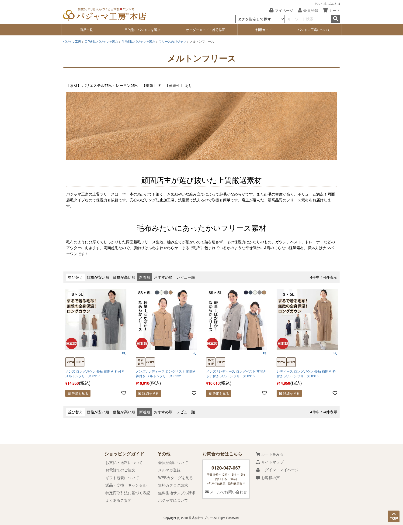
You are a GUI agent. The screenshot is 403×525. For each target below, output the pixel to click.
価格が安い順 (98, 277)
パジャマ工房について (314, 29)
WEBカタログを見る (175, 477)
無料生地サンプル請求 (176, 492)
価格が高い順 (124, 277)
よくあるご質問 (118, 500)
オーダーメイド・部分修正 (205, 29)
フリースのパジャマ (172, 41)
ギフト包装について (122, 477)
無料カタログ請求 (173, 485)
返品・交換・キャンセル (125, 485)
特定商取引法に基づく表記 (127, 492)
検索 (335, 19)
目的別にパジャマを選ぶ (142, 29)
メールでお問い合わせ (228, 491)
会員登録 (310, 10)
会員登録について (173, 462)
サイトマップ (272, 462)
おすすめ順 (163, 277)
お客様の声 (270, 477)
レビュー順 (185, 277)
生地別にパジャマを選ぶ (138, 41)
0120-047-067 (226, 467)
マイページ (284, 10)
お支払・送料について (124, 462)
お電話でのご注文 (120, 470)
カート (334, 10)
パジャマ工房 (72, 41)
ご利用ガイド (262, 29)
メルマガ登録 (169, 470)
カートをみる (272, 454)
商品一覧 (86, 29)
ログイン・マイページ (279, 469)
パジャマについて (173, 500)
